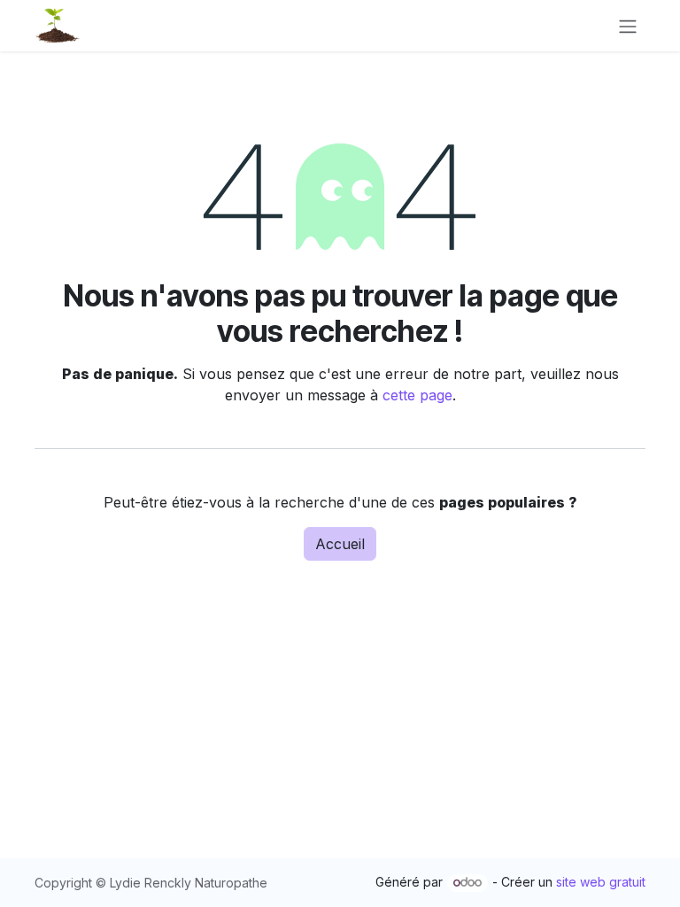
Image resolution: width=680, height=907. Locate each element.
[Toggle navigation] (627, 25)
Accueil (340, 544)
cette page (417, 395)
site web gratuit (600, 881)
